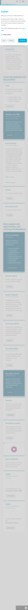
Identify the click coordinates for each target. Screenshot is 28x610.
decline (11, 40)
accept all (22, 40)
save (4, 40)
